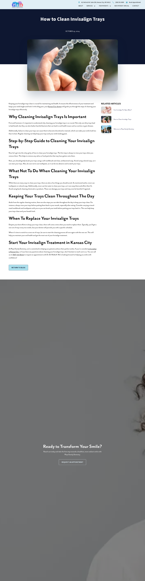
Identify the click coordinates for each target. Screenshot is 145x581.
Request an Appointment (72, 462)
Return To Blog (18, 267)
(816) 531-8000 (18, 255)
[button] (91, 6)
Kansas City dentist (55, 107)
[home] (17, 4)
